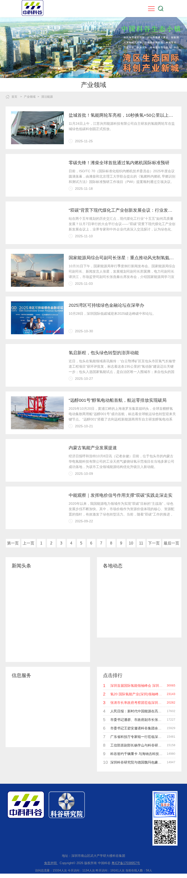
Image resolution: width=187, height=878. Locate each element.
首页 (14, 96)
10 (131, 543)
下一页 (154, 543)
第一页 (13, 543)
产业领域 (30, 96)
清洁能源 (47, 96)
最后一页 (171, 543)
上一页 (28, 543)
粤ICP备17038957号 (126, 863)
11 (141, 543)
